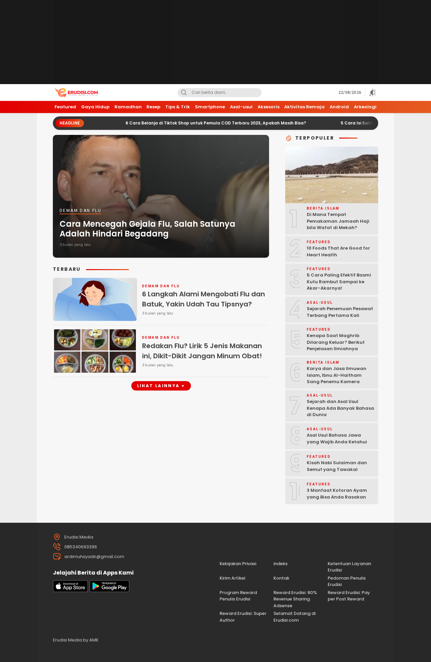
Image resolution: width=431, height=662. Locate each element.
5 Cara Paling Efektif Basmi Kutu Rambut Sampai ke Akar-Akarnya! (339, 281)
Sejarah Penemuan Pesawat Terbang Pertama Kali (340, 312)
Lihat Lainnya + (161, 386)
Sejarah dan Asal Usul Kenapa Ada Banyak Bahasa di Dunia (340, 408)
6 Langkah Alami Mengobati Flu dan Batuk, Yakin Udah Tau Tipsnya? (203, 299)
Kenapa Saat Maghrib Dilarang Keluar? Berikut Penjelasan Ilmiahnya (336, 342)
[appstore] (70, 590)
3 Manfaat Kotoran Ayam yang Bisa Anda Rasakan (337, 493)
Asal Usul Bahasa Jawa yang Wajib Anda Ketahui (337, 438)
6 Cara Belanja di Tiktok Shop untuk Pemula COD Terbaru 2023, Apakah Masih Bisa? (193, 123)
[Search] (184, 92)
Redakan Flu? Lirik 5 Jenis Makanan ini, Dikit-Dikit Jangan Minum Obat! (202, 351)
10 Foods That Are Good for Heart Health (338, 251)
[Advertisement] (215, 42)
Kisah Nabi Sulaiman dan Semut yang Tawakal (337, 466)
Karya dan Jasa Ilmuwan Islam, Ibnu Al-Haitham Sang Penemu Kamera (336, 375)
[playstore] (109, 590)
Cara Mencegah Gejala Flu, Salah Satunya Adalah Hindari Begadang (147, 228)
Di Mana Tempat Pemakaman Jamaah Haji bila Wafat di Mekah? (338, 221)
